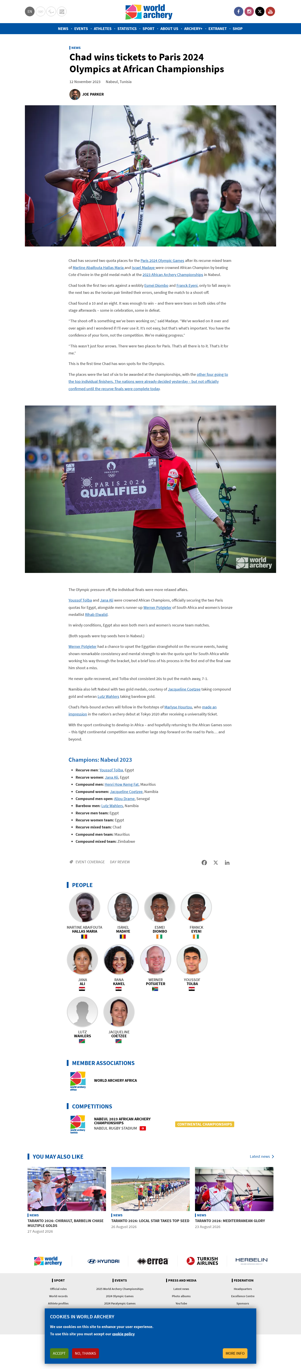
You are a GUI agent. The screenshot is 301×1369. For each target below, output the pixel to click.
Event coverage (90, 861)
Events (81, 28)
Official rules (58, 1289)
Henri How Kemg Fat (122, 784)
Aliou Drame (124, 798)
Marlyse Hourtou (178, 707)
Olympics (40, 11)
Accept (59, 1353)
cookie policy (123, 1333)
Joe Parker (93, 94)
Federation (244, 1280)
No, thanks (85, 1353)
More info (235, 1353)
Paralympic (51, 11)
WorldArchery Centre (62, 11)
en (30, 11)
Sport (148, 28)
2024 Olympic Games (120, 1296)
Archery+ (193, 28)
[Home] (149, 11)
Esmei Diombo (156, 285)
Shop (238, 28)
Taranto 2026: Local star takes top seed (150, 1220)
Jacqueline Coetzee (184, 689)
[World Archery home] (50, 1261)
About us (169, 28)
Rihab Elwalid (96, 614)
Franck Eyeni (187, 285)
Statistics (127, 28)
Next (279, 1201)
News (63, 28)
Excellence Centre (243, 1296)
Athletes (102, 28)
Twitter (260, 11)
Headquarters (243, 1289)
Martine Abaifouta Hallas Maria (98, 267)
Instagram (249, 11)
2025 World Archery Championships (119, 1289)
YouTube (270, 11)
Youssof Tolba (80, 600)
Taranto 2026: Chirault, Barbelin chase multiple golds (66, 1223)
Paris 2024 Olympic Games (162, 260)
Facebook (238, 11)
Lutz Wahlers (108, 696)
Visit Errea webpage (153, 1261)
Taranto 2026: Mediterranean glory (230, 1220)
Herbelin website (251, 1261)
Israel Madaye (144, 267)
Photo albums (181, 1296)
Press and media (182, 1280)
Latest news (260, 1156)
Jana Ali (106, 600)
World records (58, 1296)
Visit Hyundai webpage (103, 1261)
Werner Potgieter (157, 607)
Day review (120, 861)
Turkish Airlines (202, 1261)
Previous (21, 1201)
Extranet (217, 28)
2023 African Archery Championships (173, 274)
